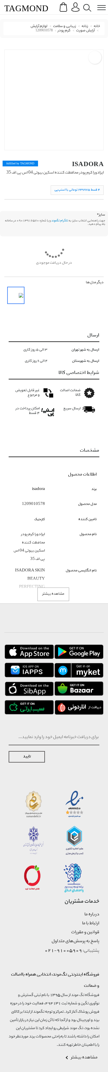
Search (86, 3)
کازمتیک (39, 519)
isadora (88, 164)
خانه (97, 26)
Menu (98, 3)
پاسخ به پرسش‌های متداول (75, 941)
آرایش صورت (85, 30)
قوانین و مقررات (85, 932)
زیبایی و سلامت (64, 26)
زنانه (85, 26)
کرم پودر (64, 30)
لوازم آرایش (39, 26)
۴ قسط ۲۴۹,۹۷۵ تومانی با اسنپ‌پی (77, 189)
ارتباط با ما (90, 923)
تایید (27, 757)
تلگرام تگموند (59, 220)
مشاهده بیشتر (53, 594)
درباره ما (91, 914)
